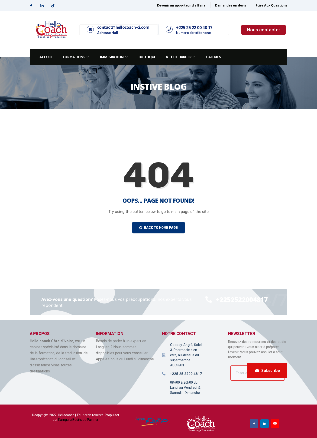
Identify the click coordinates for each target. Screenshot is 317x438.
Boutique (147, 56)
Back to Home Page (160, 228)
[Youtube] (275, 423)
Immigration (112, 56)
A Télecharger (178, 56)
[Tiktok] (53, 6)
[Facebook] (31, 6)
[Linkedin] (42, 6)
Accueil (46, 56)
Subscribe (270, 370)
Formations (74, 56)
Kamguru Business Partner (78, 419)
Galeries (213, 56)
